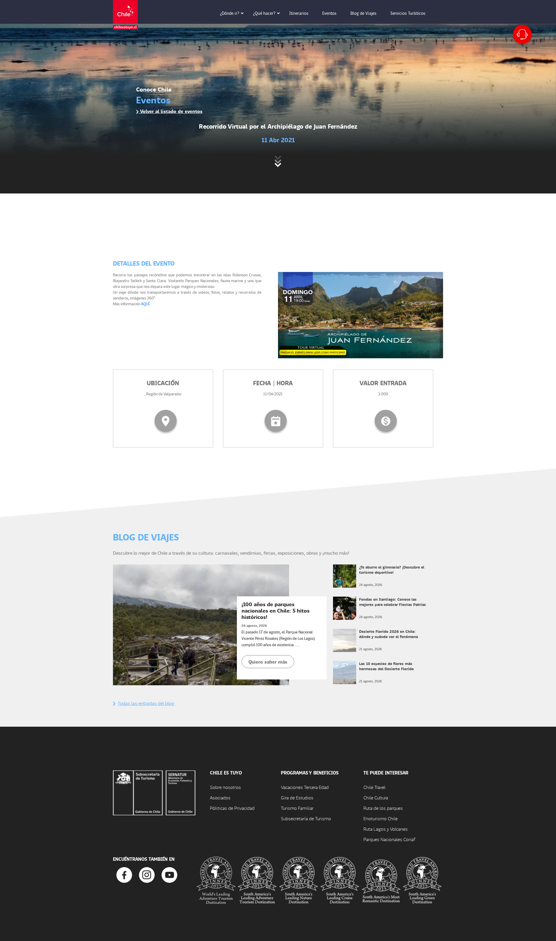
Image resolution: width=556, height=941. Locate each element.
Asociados (220, 797)
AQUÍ (145, 303)
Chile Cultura (375, 797)
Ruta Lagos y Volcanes (385, 829)
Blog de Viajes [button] (363, 13)
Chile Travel (374, 787)
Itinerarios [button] (298, 13)
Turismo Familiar (297, 808)
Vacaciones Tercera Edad (305, 787)
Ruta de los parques (383, 808)
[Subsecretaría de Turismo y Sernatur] (154, 792)
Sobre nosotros (225, 787)
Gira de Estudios (297, 797)
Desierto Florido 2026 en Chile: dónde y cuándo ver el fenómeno (388, 634)
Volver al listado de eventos (170, 111)
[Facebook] (124, 874)
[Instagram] (147, 874)
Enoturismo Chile (380, 818)
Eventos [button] (329, 13)
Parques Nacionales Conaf (389, 839)
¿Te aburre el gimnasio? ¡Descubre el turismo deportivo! (391, 569)
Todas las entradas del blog (146, 703)
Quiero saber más (267, 662)
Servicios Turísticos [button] (407, 13)
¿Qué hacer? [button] (264, 13)
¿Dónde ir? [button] (229, 13)
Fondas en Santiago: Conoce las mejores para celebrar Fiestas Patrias (392, 602)
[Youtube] (169, 874)
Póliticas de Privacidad (232, 808)
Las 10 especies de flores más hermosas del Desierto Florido (386, 666)
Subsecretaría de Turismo (306, 818)
